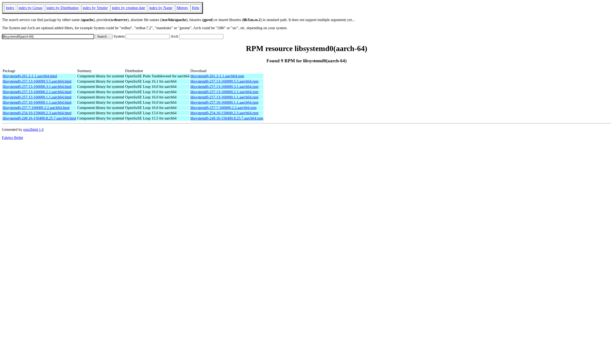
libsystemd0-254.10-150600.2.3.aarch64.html (37, 113)
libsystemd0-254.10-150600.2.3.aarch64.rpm (224, 113)
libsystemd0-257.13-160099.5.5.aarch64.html (37, 81)
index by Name (160, 8)
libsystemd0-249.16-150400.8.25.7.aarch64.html (39, 118)
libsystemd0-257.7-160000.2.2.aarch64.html (36, 108)
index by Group (30, 8)
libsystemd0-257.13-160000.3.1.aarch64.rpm (224, 87)
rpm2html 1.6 (33, 129)
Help (195, 8)
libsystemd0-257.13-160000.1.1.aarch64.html (37, 97)
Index (10, 8)
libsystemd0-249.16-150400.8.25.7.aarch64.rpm (226, 118)
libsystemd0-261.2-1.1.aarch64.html (30, 76)
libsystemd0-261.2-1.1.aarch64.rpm (217, 76)
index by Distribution (62, 8)
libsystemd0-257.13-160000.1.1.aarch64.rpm (224, 97)
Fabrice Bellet (12, 138)
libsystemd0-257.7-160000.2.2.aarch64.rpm (223, 108)
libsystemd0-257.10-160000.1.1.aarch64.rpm (224, 102)
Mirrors (182, 8)
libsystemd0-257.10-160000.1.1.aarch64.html (37, 102)
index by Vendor (95, 8)
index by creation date (128, 8)
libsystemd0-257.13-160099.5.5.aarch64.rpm (224, 81)
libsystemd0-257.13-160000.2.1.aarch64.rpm (224, 92)
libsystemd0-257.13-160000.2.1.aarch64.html (37, 92)
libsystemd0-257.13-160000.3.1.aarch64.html (37, 87)
